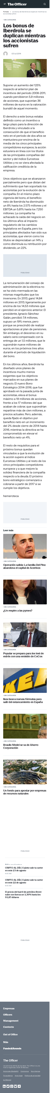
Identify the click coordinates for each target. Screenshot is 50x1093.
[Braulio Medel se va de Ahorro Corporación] (25, 726)
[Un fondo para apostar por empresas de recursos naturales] (25, 772)
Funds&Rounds (12, 1048)
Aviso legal (19, 1075)
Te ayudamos (8, 1075)
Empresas (9, 1008)
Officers (7, 1014)
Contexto (8, 1027)
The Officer (10, 1060)
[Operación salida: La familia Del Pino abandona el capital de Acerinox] (25, 546)
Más (5, 1042)
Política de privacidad (32, 1075)
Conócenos (25, 1071)
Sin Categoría (10, 20)
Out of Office (10, 1034)
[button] (4, 4)
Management (10, 1020)
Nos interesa (35, 1071)
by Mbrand (7, 1080)
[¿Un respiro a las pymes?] (25, 592)
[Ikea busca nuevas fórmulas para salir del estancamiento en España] (25, 680)
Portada (6, 12)
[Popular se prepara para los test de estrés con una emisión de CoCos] (25, 634)
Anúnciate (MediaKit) (10, 1071)
